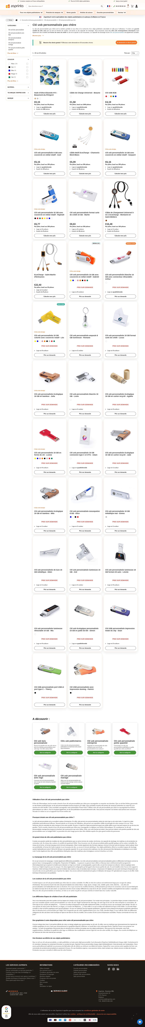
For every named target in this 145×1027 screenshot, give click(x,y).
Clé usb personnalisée (50, 20)
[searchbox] (63, 6)
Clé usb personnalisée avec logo (16, 33)
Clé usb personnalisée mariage (14, 43)
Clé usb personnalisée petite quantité (16, 48)
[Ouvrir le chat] (140, 1022)
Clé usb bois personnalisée (16, 29)
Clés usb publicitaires (71, 741)
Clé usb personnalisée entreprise (14, 38)
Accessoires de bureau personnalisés (32, 20)
